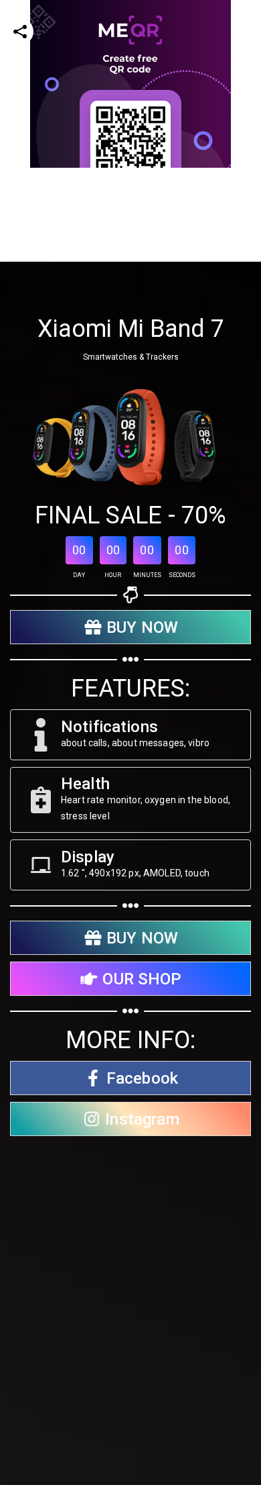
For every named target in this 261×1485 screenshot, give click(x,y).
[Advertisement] (130, 298)
